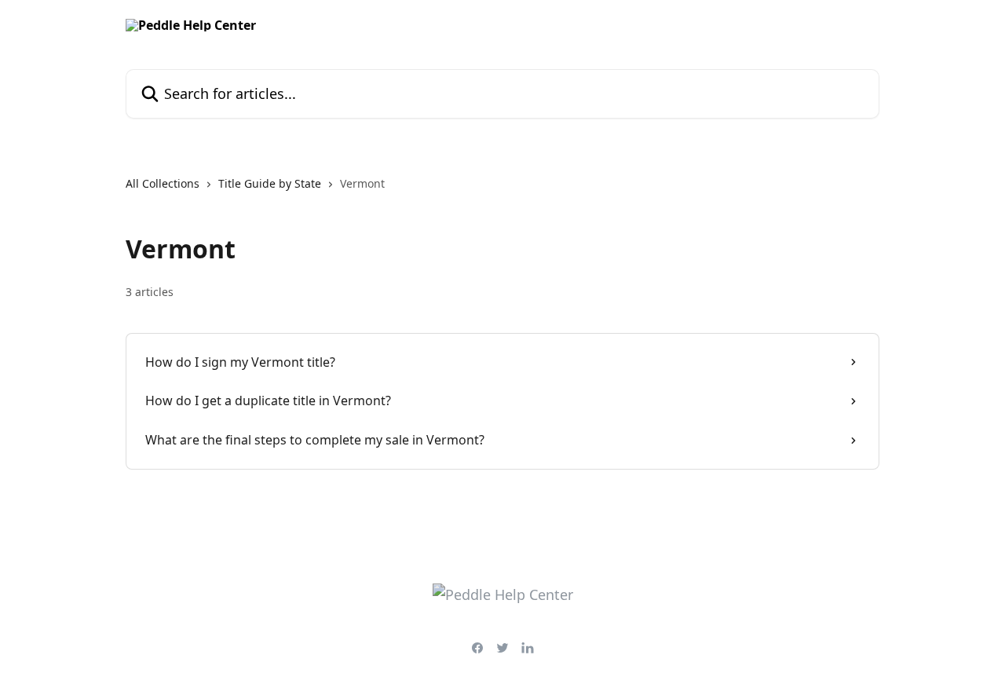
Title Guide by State (269, 183)
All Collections (162, 183)
